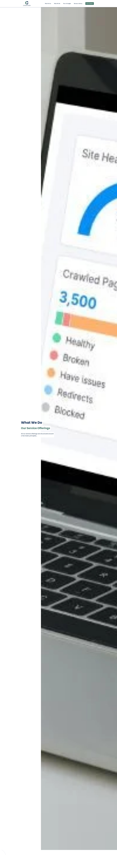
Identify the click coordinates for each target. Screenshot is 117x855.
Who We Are (48, 3)
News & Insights (67, 3)
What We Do (57, 3)
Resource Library (78, 3)
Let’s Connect (89, 3)
